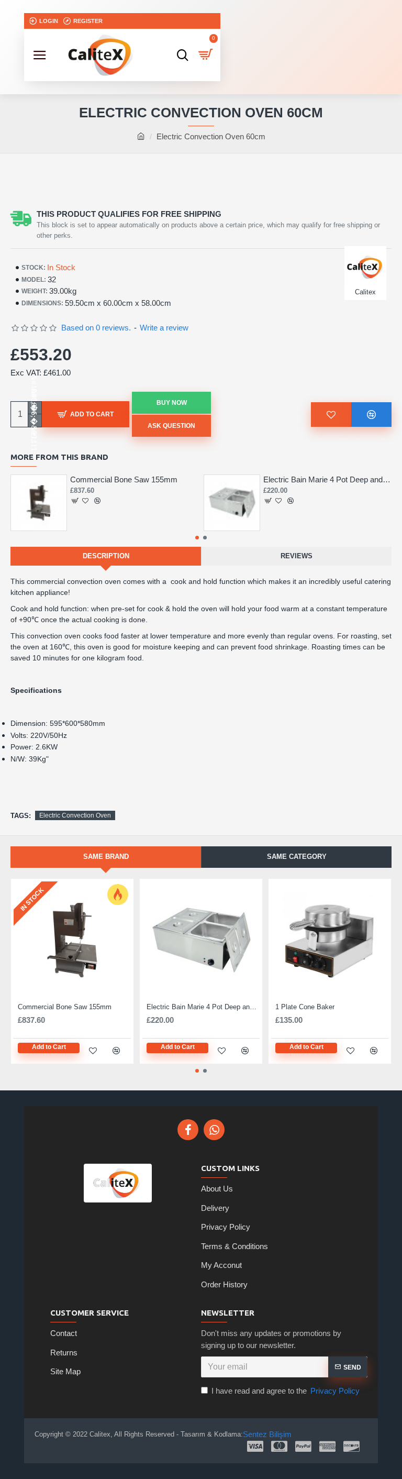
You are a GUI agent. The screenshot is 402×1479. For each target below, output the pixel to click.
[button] (28, 166)
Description (106, 556)
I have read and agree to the (285, 1390)
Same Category (297, 856)
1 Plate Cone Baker (304, 1007)
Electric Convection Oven (75, 815)
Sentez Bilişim (267, 1434)
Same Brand (106, 856)
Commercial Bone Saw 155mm (123, 479)
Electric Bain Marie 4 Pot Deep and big (327, 479)
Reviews (296, 556)
